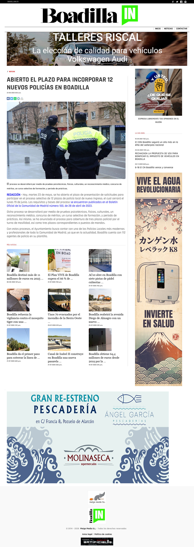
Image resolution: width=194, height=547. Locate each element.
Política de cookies (103, 534)
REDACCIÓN (14, 194)
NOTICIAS (168, 29)
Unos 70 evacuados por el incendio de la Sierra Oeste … (65, 318)
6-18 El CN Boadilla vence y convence (154, 167)
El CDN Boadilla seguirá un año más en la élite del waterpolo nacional (156, 143)
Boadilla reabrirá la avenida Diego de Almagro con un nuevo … (106, 318)
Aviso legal (87, 534)
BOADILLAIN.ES (13, 2)
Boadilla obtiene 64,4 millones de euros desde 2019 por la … (104, 357)
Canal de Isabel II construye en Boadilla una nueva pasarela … (65, 357)
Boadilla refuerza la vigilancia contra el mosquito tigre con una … (25, 318)
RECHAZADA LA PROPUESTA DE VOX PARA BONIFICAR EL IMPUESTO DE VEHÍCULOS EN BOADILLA (157, 156)
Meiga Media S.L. (88, 529)
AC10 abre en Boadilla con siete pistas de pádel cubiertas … (105, 278)
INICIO (158, 29)
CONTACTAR (181, 29)
